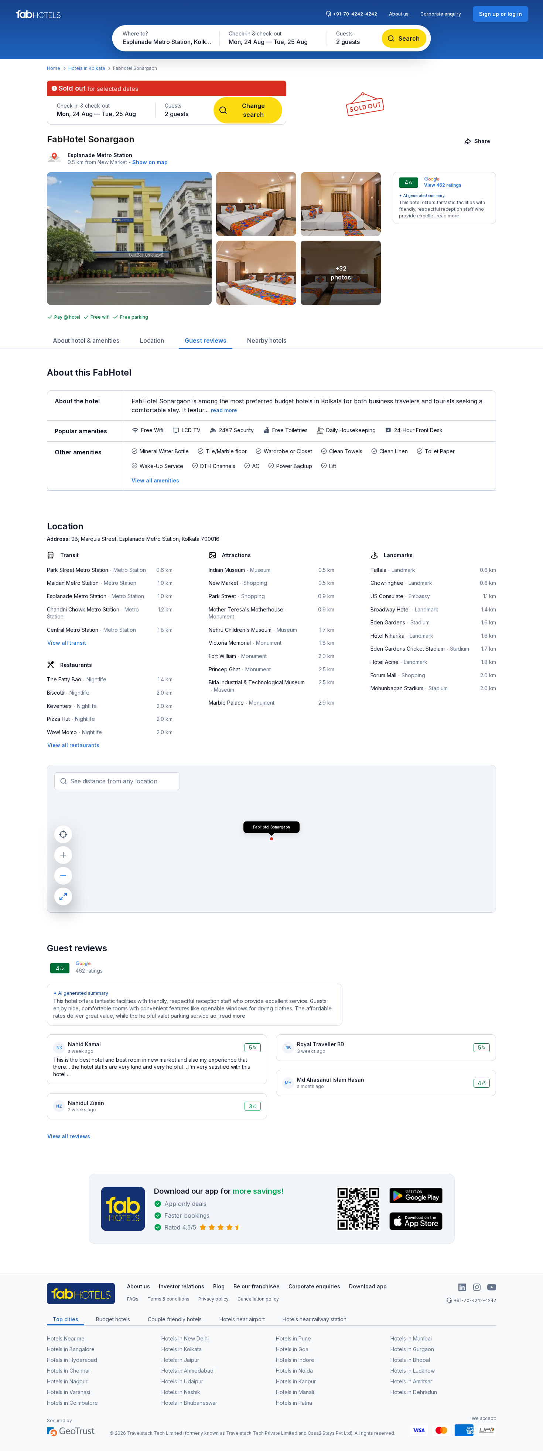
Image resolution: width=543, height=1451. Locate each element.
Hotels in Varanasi (68, 1392)
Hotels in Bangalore (71, 1349)
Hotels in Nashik (180, 1392)
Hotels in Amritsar (411, 1381)
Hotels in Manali (295, 1392)
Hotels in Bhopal (410, 1360)
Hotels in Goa (292, 1349)
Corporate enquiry (440, 14)
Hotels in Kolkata (86, 68)
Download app (368, 1286)
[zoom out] (63, 876)
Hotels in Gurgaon (412, 1349)
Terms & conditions (168, 1299)
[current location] (63, 834)
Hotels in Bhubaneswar (189, 1403)
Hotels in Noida (294, 1370)
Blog (219, 1286)
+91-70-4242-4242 (355, 14)
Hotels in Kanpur (296, 1381)
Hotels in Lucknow (412, 1370)
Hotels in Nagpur (67, 1381)
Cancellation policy (258, 1299)
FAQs (133, 1299)
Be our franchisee (256, 1286)
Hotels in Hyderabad (72, 1360)
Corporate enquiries (314, 1286)
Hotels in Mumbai (411, 1338)
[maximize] (63, 896)
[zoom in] (63, 855)
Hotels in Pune (293, 1338)
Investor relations (181, 1286)
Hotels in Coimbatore (72, 1403)
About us (399, 14)
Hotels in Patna (294, 1403)
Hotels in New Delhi (185, 1338)
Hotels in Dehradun (413, 1392)
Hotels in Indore (295, 1360)
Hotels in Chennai (68, 1370)
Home (53, 68)
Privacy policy (213, 1299)
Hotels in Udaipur (182, 1381)
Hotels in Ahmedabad (187, 1370)
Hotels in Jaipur (180, 1360)
